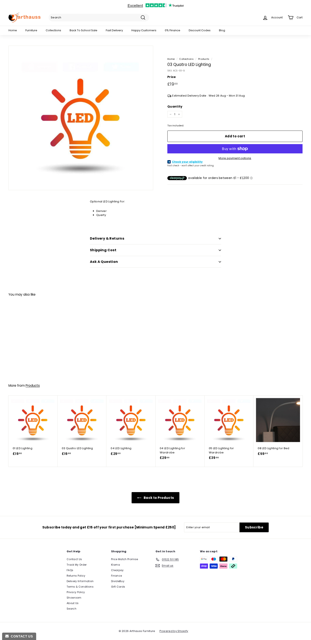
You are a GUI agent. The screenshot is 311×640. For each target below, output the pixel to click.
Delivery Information (80, 581)
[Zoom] (81, 118)
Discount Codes (200, 30)
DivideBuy (117, 581)
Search (71, 608)
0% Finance (172, 30)
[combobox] (99, 17)
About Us (73, 603)
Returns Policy (76, 575)
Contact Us (74, 559)
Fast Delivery (114, 30)
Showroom (74, 597)
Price (171, 77)
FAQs (70, 570)
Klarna (115, 564)
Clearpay (117, 570)
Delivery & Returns (107, 238)
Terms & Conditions (80, 586)
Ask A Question (104, 261)
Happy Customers (143, 30)
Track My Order (77, 564)
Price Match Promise (124, 559)
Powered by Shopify (174, 631)
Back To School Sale (83, 30)
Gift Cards (118, 586)
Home (12, 30)
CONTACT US (21, 636)
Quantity (175, 106)
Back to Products (158, 497)
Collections (53, 30)
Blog (222, 30)
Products (203, 59)
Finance (116, 575)
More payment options (235, 158)
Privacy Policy (76, 592)
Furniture (31, 30)
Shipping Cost (103, 250)
